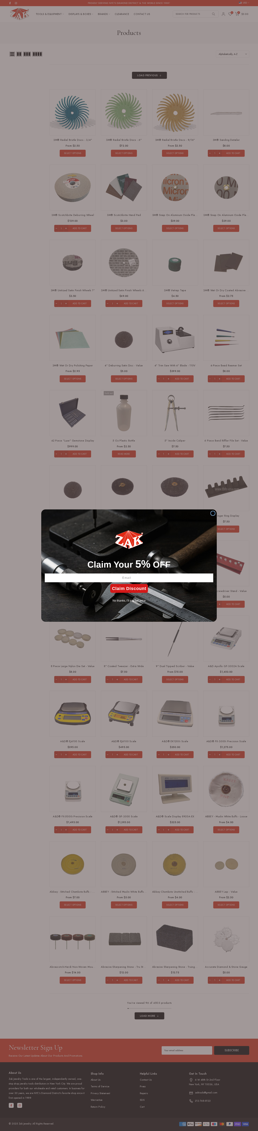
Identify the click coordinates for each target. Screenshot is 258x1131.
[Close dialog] (213, 513)
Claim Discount (129, 588)
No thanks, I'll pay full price (129, 600)
